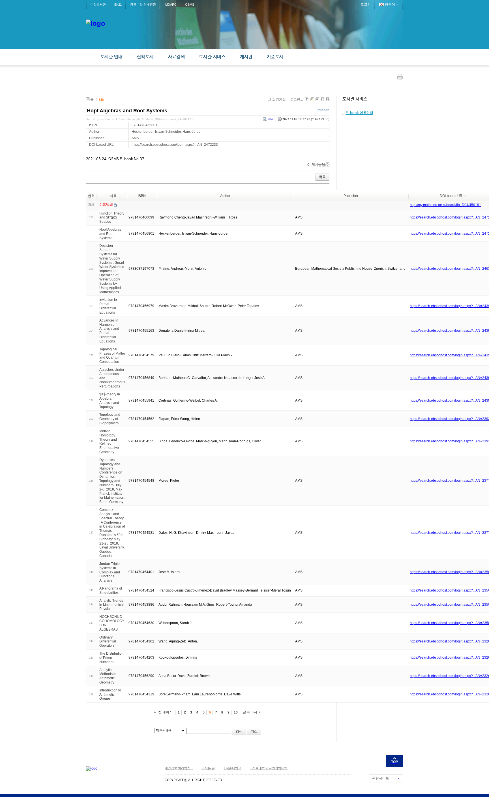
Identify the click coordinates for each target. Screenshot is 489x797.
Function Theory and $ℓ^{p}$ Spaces (111, 217)
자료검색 (176, 57)
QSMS (189, 4)
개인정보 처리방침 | (179, 768)
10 (236, 712)
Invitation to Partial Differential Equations (108, 306)
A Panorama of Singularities (110, 590)
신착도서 (145, 57)
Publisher (351, 196)
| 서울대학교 (232, 768)
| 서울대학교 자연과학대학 (269, 768)
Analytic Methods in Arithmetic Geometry (107, 676)
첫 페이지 (165, 712)
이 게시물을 (316, 165)
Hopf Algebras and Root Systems (127, 110)
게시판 (246, 57)
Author (225, 196)
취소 (254, 731)
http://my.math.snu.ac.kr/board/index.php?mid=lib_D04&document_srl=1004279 (140, 119)
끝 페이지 (250, 712)
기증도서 (275, 57)
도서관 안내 (111, 57)
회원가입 (279, 100)
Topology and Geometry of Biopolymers (109, 419)
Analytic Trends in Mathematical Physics (111, 605)
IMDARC (170, 4)
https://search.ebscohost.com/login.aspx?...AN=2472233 (175, 145)
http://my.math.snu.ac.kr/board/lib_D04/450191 (445, 205)
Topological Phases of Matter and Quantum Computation (112, 355)
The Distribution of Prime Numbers (111, 658)
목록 (322, 177)
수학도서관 (98, 4)
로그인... (296, 100)
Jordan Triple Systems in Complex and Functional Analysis (109, 572)
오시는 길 (208, 768)
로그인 (366, 5)
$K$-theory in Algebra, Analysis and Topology (109, 400)
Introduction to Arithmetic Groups (110, 694)
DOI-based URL (452, 196)
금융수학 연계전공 (143, 4)
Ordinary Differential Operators (107, 641)
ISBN (142, 196)
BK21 (118, 4)
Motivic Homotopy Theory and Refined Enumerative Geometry (109, 441)
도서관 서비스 (212, 57)
